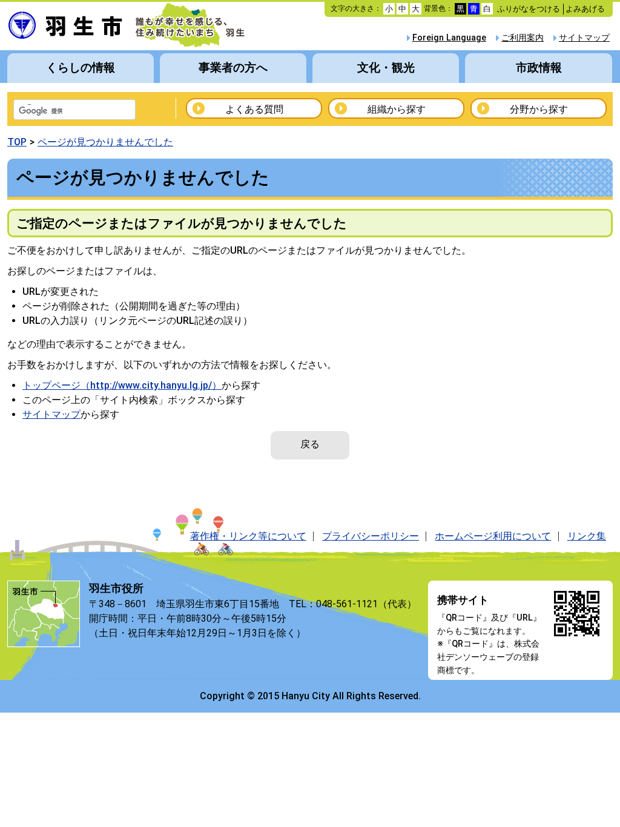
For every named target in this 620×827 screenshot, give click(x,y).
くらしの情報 (80, 67)
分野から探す (539, 109)
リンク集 (586, 536)
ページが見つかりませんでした (105, 142)
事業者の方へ (233, 67)
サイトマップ (584, 38)
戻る (310, 444)
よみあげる (585, 8)
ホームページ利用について (493, 536)
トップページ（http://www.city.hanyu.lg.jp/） (122, 385)
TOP (17, 142)
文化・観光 (386, 67)
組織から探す (397, 109)
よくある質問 (254, 109)
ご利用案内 (522, 38)
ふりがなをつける (528, 8)
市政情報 (539, 67)
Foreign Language (449, 38)
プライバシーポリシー (370, 536)
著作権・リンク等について (248, 536)
